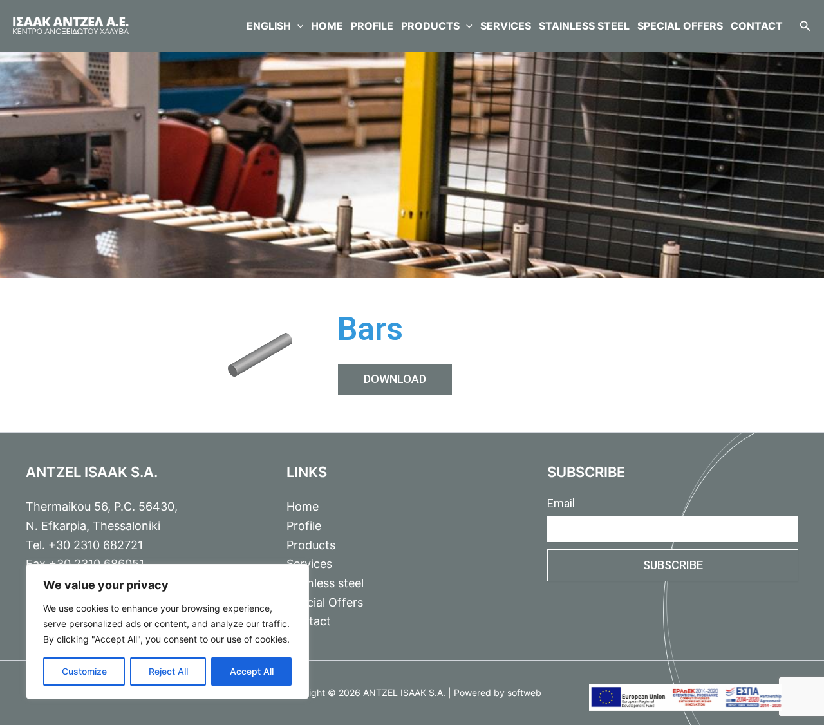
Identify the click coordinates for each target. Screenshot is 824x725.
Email (561, 503)
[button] (297, 26)
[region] (167, 631)
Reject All (168, 671)
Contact (757, 25)
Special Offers (680, 25)
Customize (84, 671)
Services (505, 25)
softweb (524, 692)
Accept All (252, 671)
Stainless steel (584, 25)
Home (327, 25)
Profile (372, 25)
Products (430, 25)
